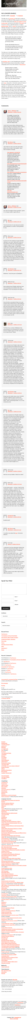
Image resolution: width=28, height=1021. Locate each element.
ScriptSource (4, 817)
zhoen (9, 323)
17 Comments (20, 15)
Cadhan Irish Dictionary (6, 864)
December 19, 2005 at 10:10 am (15, 484)
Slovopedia (3, 889)
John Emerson (11, 268)
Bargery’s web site (5, 951)
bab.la (2, 807)
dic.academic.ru (4, 893)
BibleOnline (3, 818)
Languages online (5, 956)
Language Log (12, 18)
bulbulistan (3, 788)
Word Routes (4, 790)
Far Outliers (4, 757)
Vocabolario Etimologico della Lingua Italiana (11, 858)
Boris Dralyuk (4, 771)
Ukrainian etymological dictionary (8, 930)
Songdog (3, 741)
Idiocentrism (22, 64)
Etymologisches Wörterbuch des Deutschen (10, 835)
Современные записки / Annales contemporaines (12, 929)
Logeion (3, 878)
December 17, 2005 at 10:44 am (15, 341)
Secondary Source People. (7, 644)
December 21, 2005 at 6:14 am (14, 530)
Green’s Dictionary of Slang (7, 804)
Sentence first (4, 792)
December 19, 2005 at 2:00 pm (14, 517)
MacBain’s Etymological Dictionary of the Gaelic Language (13, 865)
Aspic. (2, 646)
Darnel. (8, 670)
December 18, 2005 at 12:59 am (15, 471)
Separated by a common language (8, 795)
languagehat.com (3, 4)
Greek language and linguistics (8, 881)
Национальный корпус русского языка (9, 915)
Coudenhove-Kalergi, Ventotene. (8, 639)
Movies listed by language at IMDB (8, 954)
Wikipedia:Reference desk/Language (9, 813)
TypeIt (2, 808)
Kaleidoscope (4, 743)
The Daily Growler (5, 744)
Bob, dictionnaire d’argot (6, 847)
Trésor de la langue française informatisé (10, 845)
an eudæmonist (4, 749)
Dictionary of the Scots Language (8, 831)
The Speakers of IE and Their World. (9, 635)
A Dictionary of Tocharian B (7, 934)
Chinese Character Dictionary (7, 936)
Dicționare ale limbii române (7, 861)
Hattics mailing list (5, 966)
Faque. (2, 642)
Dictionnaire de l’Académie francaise (9, 848)
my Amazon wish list (5, 698)
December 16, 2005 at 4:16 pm (14, 207)
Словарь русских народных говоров (9, 920)
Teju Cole (15, 979)
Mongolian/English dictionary (7, 940)
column (14, 26)
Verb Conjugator (4, 871)
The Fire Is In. (4, 634)
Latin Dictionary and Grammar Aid (8, 841)
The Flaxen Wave (5, 764)
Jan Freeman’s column (9, 961)
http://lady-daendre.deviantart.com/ (12, 191)
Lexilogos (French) (5, 851)
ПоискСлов (3, 895)
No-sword (3, 751)
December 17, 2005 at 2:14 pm (14, 411)
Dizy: (2, 859)
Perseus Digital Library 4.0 (7, 876)
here (9, 61)
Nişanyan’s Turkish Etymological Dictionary (10, 944)
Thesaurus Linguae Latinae (7, 842)
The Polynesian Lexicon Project (8, 947)
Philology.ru (3, 902)
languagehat (12, 15)
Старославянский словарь (7, 923)
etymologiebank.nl (5, 838)
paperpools (3, 758)
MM (8, 220)
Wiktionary (3, 806)
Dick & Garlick (4, 786)
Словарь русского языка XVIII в (8, 924)
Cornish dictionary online (6, 868)
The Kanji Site (4, 939)
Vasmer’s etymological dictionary (8, 910)
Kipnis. (2, 650)
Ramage (3, 973)
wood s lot (3, 746)
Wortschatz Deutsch (5, 834)
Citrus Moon (4, 972)
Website (16, 604)
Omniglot (3, 816)
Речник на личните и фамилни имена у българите (12, 932)
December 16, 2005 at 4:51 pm (14, 221)
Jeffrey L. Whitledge (12, 110)
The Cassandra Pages (6, 753)
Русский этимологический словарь (9, 896)
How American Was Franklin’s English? (9, 637)
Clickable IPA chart (5, 810)
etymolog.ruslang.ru (5, 899)
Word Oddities (4, 960)
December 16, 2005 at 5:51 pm (14, 270)
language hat (10, 515)
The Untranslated (5, 775)
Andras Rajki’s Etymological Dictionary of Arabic (11, 828)
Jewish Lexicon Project (6, 820)
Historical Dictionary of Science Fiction (9, 957)
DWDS (2, 837)
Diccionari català (4, 857)
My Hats (3, 685)
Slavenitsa (3, 905)
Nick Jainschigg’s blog (6, 970)
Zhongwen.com (4, 937)
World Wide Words (5, 872)
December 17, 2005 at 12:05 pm (15, 393)
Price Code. (3, 641)
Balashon (3, 793)
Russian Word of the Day (6, 927)
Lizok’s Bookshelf (5, 760)
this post (22, 23)
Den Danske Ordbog (5, 840)
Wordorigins (4, 811)
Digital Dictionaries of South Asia (8, 941)
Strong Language (5, 796)
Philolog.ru (3, 903)
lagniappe (5, 61)
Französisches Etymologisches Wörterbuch (10, 854)
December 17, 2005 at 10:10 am (15, 324)
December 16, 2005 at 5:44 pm (14, 237)
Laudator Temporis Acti (6, 773)
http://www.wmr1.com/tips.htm (13, 152)
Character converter (5, 963)
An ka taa (3, 949)
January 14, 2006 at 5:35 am (14, 544)
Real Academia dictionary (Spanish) (9, 855)
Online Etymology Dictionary (7, 874)
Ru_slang (3, 909)
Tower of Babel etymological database (9, 875)
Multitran (3, 801)
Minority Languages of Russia (7, 908)
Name (16, 596)
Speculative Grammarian (6, 958)
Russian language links (6, 912)
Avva (2, 750)
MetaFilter (3, 747)
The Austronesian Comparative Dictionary (10, 946)
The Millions (4, 778)
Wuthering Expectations (6, 770)
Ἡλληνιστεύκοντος (5, 789)
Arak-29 (3, 869)
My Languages (4, 683)
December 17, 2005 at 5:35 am (14, 299)
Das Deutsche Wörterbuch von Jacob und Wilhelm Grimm (13, 832)
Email (16, 600)
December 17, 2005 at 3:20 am (14, 283)
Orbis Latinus (4, 888)
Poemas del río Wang (6, 763)
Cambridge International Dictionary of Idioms (11, 821)
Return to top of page (14, 1018)
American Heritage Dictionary (7, 803)
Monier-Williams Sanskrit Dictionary (9, 943)
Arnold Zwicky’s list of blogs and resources (10, 800)
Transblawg (3, 754)
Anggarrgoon (4, 783)
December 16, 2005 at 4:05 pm (14, 112)
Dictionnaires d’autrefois (6, 852)
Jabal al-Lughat (4, 785)
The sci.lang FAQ (5, 814)
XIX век (3, 768)
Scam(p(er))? (4, 648)
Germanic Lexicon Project (7, 830)
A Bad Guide (4, 761)
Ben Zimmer (10, 142)
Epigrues (3, 756)
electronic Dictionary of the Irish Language (10, 862)
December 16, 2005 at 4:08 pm (14, 143)
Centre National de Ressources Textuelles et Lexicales (13, 849)
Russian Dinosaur (5, 767)
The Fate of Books (5, 777)
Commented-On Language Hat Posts (9, 679)
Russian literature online (6, 913)
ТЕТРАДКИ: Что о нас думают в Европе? (10, 765)
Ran (8, 410)
